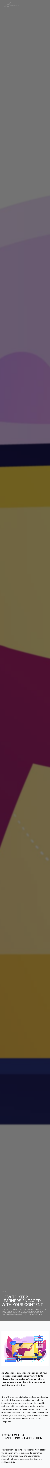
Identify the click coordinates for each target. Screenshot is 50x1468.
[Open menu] (45, 4)
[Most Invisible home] (22, 5)
